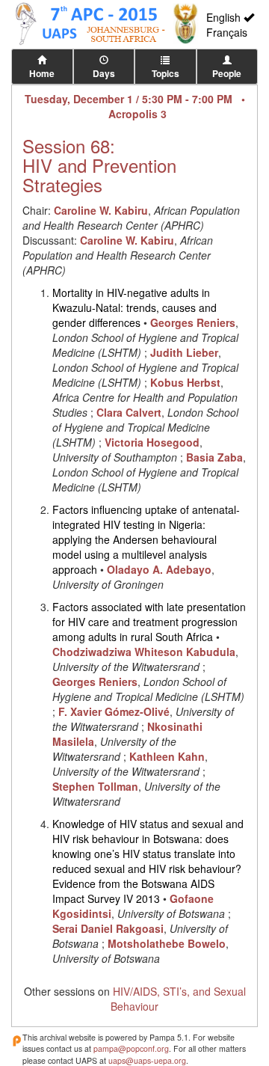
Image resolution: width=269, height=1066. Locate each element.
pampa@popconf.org (131, 1048)
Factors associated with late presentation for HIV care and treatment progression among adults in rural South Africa (149, 621)
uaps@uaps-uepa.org (147, 1060)
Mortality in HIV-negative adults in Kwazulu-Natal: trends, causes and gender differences (134, 307)
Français (226, 32)
